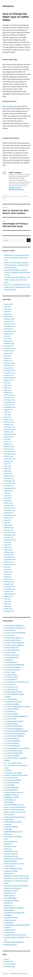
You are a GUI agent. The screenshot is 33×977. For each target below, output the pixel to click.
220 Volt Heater (9, 684)
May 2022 (7, 387)
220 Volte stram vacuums (13, 702)
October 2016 (9, 537)
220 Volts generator (11, 724)
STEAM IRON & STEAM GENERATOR (17, 925)
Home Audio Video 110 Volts (14, 864)
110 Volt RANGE (9, 630)
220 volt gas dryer (10, 675)
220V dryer (8, 770)
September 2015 (10, 564)
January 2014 (8, 584)
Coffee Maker (9, 819)
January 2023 (8, 368)
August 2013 (8, 596)
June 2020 (7, 442)
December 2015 (9, 557)
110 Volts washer (10, 652)
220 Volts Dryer (9, 711)
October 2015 (8, 562)
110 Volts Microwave (11, 647)
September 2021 (10, 407)
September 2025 (10, 331)
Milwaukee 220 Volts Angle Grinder (16, 876)
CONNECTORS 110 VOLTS (13, 822)
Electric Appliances (10, 841)
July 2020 (7, 439)
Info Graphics (9, 873)
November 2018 (9, 483)
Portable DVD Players (11, 900)
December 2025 (9, 324)
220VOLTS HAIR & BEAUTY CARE (15, 775)
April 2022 (8, 390)
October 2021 (8, 405)
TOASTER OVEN (9, 930)
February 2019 (9, 476)
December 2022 (9, 370)
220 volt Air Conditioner (12, 667)
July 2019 (7, 464)
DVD (5, 839)
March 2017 (8, 525)
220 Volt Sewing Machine (13, 692)
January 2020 (9, 449)
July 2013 (7, 599)
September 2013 (9, 594)
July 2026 (7, 306)
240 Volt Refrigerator (11, 787)
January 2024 (9, 365)
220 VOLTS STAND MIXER (13, 753)
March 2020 (8, 444)
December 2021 (9, 400)
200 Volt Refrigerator (11, 657)
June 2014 (7, 574)
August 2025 (8, 333)
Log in (6, 959)
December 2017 (9, 508)
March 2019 (8, 473)
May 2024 (7, 356)
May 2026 (7, 311)
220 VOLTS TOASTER (11, 756)
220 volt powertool (11, 689)
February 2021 (9, 422)
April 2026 (8, 314)
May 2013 (7, 604)
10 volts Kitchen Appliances (13, 625)
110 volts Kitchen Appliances (14, 643)
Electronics (8, 849)
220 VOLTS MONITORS (12, 741)
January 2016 (8, 554)
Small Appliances (10, 920)
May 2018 (7, 498)
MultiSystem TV (10, 893)
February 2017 (9, 527)
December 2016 (9, 532)
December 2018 (9, 481)
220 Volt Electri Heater (12, 670)
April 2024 (8, 358)
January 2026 (9, 321)
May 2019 (7, 469)
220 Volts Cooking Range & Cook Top (17, 706)
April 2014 (7, 577)
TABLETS (7, 927)
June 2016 (7, 542)
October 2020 (9, 432)
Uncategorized (9, 932)
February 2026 (9, 319)
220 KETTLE (8, 660)
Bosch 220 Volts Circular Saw (14, 810)
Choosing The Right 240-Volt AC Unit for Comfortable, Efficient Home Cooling (17, 272)
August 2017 (8, 518)
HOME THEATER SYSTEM (13, 868)
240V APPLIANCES (10, 790)
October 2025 (9, 329)
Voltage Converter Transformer (15, 935)
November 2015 (9, 559)
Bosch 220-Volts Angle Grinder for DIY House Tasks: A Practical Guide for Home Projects (16, 265)
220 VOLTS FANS (10, 719)
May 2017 (7, 523)
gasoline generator (11, 854)
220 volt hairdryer (10, 679)
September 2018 (10, 488)
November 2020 (9, 429)
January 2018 (8, 505)
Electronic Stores (10, 846)
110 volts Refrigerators (12, 650)
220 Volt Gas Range (11, 677)
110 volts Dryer (9, 635)
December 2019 (9, 451)
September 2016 (10, 540)
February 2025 (9, 343)
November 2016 (9, 535)
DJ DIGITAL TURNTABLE (12, 837)
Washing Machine (10, 945)
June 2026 (7, 309)
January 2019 (8, 478)
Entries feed (8, 962)
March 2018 (8, 503)
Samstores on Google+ (15, 187)
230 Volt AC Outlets (11, 778)
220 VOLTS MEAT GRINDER (14, 736)
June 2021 (7, 414)
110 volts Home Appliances (13, 638)
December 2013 (9, 586)
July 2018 (7, 493)
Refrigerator (8, 905)
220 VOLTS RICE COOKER (13, 751)
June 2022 (7, 385)
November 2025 (9, 326)
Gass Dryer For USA (11, 856)
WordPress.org (9, 966)
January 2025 (9, 346)
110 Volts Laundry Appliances (14, 645)
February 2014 (9, 581)
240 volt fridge (9, 785)
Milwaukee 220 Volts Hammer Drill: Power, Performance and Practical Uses (16, 257)
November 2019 (9, 454)
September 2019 (10, 459)
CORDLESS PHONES (11, 827)
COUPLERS (8, 829)
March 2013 (8, 608)
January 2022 (9, 397)
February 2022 (9, 395)
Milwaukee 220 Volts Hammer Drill (16, 878)
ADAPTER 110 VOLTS (11, 795)
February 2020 (9, 446)
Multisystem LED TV (11, 891)
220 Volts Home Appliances (13, 729)
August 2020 (8, 437)
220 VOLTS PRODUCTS (12, 746)
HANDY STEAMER (10, 861)
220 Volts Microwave (11, 738)
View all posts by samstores (16, 189)
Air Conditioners (10, 800)
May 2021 (7, 417)
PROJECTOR (8, 903)
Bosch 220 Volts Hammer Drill (14, 812)
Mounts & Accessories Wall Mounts (16, 886)
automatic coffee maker (13, 106)
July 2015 (7, 567)
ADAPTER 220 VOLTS (11, 797)
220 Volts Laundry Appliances (14, 733)
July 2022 (7, 383)
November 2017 (9, 510)
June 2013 (7, 601)
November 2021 (9, 402)
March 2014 (8, 579)
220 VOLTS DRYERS (11, 714)
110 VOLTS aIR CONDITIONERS (15, 633)
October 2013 (8, 591)
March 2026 (8, 316)
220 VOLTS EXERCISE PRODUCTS (15, 716)
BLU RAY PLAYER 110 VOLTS (14, 805)
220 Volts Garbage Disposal (13, 721)
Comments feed (9, 964)
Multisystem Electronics (12, 888)
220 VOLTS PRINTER (11, 743)
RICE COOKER (9, 910)
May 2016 (7, 545)
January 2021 (8, 424)
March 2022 (8, 392)
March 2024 (8, 360)
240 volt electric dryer (12, 783)
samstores (8, 196)
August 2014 (8, 572)
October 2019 (9, 456)
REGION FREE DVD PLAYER (13, 908)
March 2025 (8, 341)
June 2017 (7, 520)
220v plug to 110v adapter (13, 773)
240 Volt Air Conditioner (12, 780)
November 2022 (9, 373)
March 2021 (8, 419)
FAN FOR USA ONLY (11, 851)
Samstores (8, 6)
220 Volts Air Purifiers (12, 704)
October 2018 (8, 486)
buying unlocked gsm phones (14, 817)
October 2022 (9, 375)
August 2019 (8, 461)
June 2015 (7, 569)
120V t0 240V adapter (11, 655)
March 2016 (8, 550)
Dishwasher (8, 834)
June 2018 (7, 496)
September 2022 (10, 378)
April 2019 (7, 471)
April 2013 (7, 606)
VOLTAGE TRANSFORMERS (13, 942)
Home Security (9, 866)
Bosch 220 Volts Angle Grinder (15, 807)
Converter (7, 824)
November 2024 (9, 348)
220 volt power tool (11, 687)
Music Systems (9, 895)
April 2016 (7, 547)
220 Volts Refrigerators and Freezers (17, 748)
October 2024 (9, 351)
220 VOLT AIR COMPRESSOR (14, 665)
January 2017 (8, 530)
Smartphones (9, 923)
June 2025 (7, 338)
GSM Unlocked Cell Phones (13, 859)
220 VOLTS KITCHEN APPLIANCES (16, 731)
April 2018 (7, 500)
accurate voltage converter (13, 792)
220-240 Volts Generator (13, 763)
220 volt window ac (11, 699)
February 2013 (9, 611)
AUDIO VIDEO (9, 802)
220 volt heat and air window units (16, 682)
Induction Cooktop (10, 871)
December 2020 (9, 427)
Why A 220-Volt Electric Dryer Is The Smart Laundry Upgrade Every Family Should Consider (17, 287)
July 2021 (7, 412)
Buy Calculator (9, 814)
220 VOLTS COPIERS (11, 709)
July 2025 (7, 336)
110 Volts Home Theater (12, 640)
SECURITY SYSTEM (11, 918)
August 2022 (8, 380)
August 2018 (8, 491)
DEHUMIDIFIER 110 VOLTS (13, 832)
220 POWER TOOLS (11, 662)
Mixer (6, 883)
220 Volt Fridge (9, 672)
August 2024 (8, 353)
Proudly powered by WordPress (19, 973)
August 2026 (8, 304)
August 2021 (8, 410)
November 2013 (9, 589)
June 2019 (7, 466)
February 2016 (9, 552)
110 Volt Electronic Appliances (14, 628)
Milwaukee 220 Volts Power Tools (16, 881)
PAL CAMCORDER (10, 898)
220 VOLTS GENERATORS (13, 726)
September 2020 (10, 434)
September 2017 (9, 515)
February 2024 (9, 363)
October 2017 (8, 513)
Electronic (7, 844)
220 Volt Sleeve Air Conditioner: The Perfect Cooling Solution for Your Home (17, 279)
